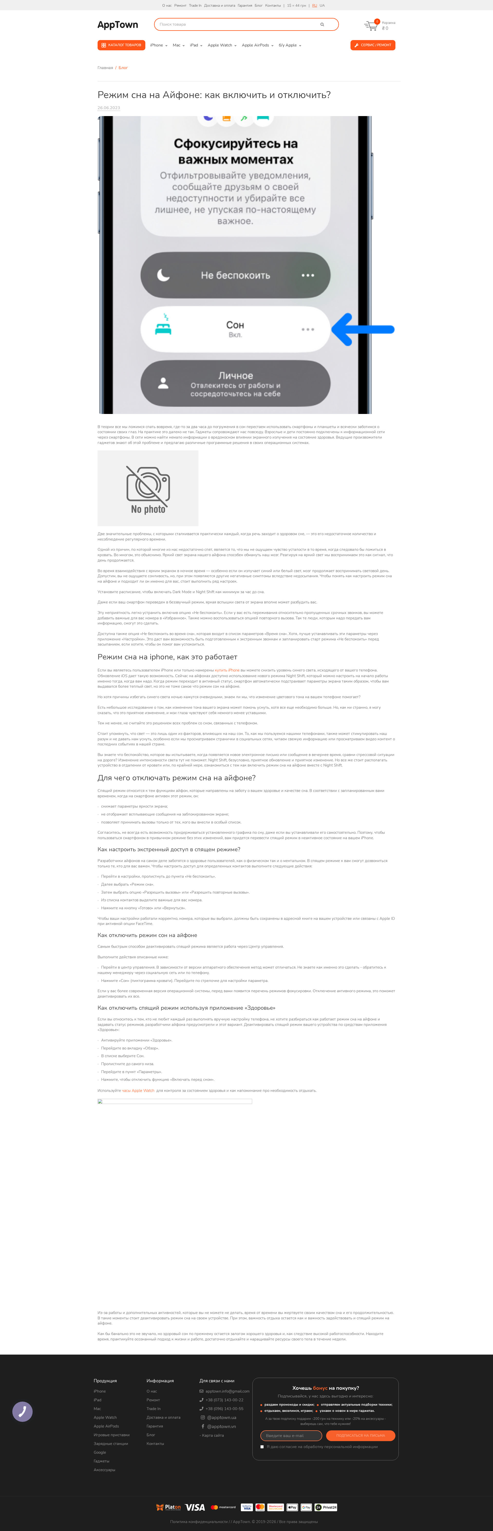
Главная (106, 68)
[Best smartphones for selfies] (246, 264)
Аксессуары (104, 1469)
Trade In (195, 5)
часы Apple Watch (138, 1090)
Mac (97, 1408)
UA (322, 5)
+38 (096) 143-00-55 (224, 1408)
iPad (97, 1400)
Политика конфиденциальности (199, 1521)
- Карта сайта (212, 1435)
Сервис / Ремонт (376, 45)
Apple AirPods (106, 1426)
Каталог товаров (124, 45)
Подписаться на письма (360, 1435)
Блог (259, 5)
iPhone (100, 1391)
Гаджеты (101, 1461)
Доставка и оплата (219, 5)
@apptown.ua (221, 1417)
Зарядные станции (111, 1443)
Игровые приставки (112, 1435)
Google (100, 1452)
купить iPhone (227, 670)
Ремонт (180, 5)
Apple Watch (105, 1417)
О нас (167, 5)
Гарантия (245, 5)
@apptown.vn (221, 1426)
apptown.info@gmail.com (227, 1391)
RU (314, 5)
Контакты (273, 5)
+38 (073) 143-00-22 (224, 1400)
